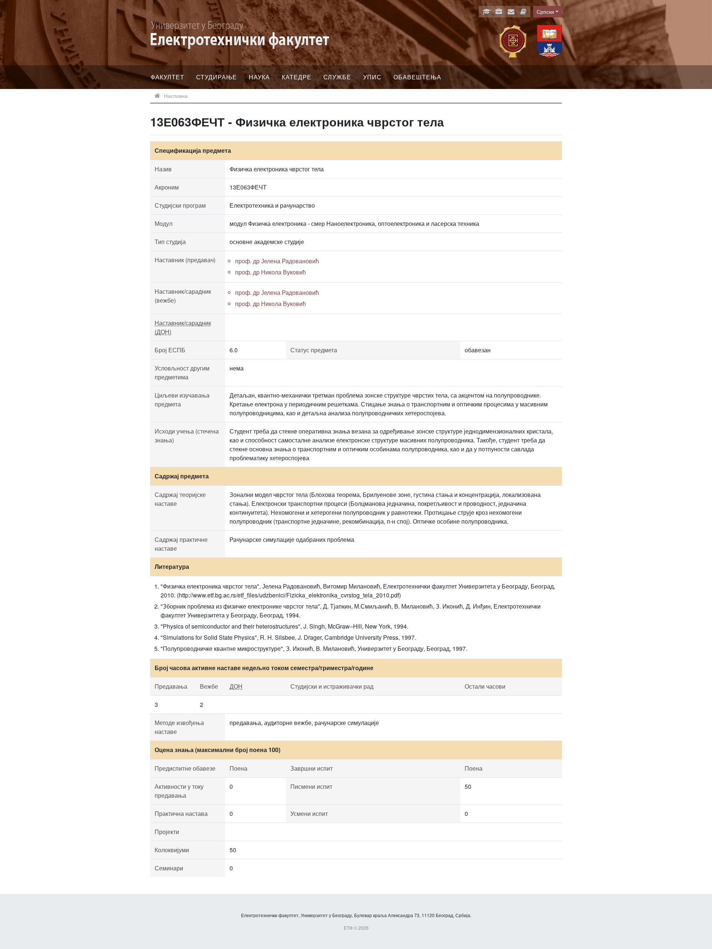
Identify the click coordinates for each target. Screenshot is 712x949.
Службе (337, 77)
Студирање (216, 77)
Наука (259, 77)
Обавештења (417, 77)
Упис (372, 77)
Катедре (297, 77)
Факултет (167, 77)
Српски (545, 11)
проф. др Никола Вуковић (270, 272)
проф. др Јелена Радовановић (277, 261)
